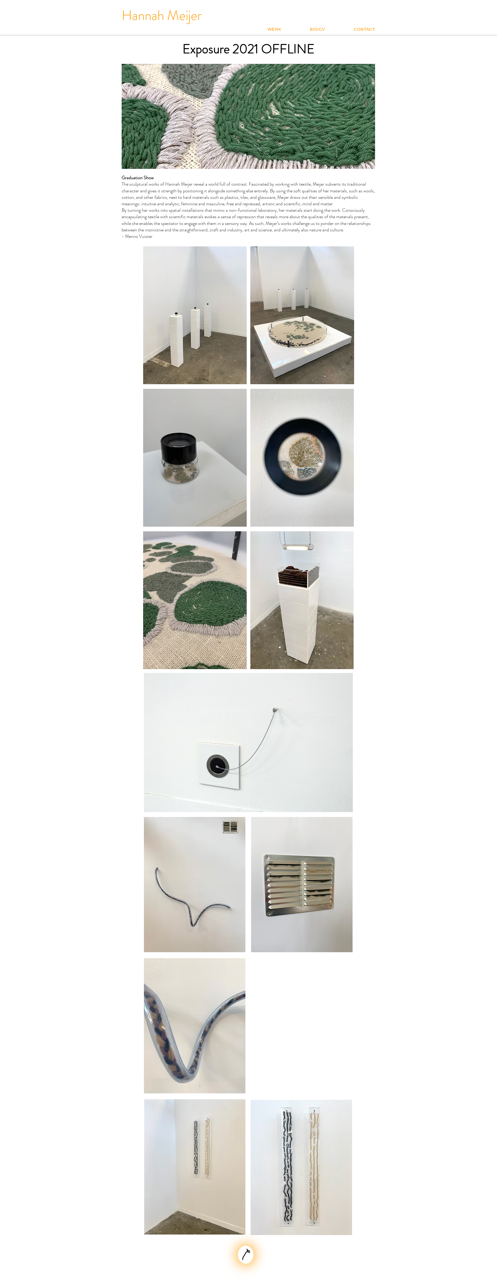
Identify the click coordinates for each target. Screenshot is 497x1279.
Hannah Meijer (162, 15)
